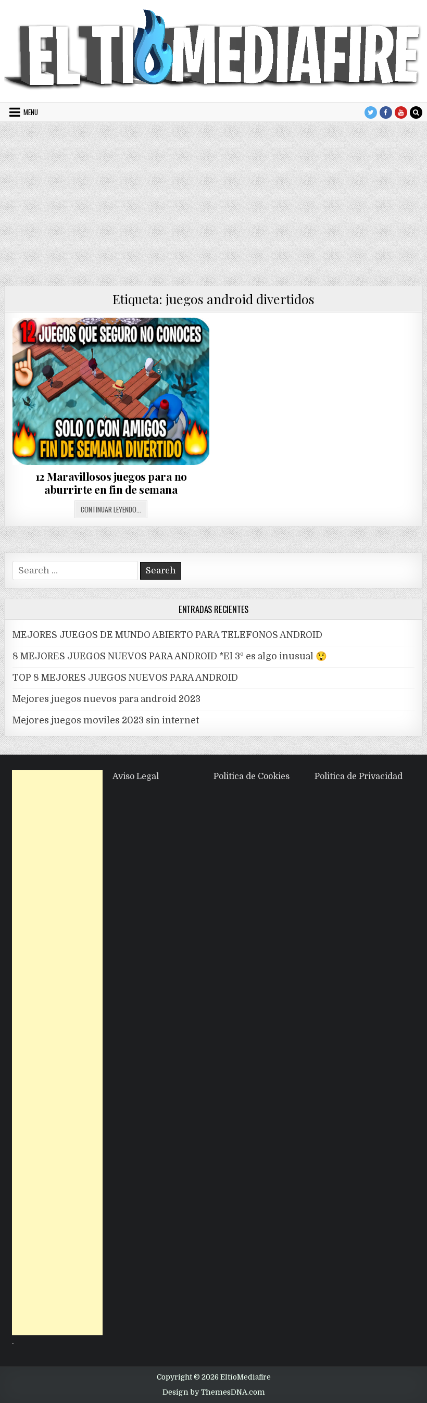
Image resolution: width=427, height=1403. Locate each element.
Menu (30, 112)
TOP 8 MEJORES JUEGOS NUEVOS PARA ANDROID (125, 677)
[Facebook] (386, 112)
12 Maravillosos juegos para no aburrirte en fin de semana (111, 482)
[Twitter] (371, 112)
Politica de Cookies (252, 776)
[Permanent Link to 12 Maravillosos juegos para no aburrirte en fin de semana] (110, 392)
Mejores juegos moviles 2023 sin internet (105, 720)
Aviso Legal (135, 776)
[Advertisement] (213, 200)
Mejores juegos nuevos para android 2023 (106, 699)
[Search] (416, 112)
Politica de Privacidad (359, 776)
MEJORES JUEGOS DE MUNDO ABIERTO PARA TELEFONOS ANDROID (167, 635)
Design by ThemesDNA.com (213, 1392)
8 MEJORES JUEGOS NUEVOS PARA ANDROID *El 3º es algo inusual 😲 (169, 656)
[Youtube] (401, 112)
